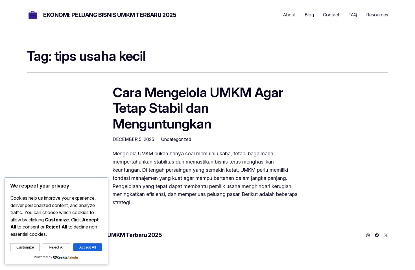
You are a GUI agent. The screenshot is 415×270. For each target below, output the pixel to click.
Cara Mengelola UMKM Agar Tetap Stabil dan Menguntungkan (198, 107)
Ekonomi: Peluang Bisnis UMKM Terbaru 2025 (109, 15)
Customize (25, 247)
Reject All (56, 247)
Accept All (87, 247)
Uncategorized (176, 139)
